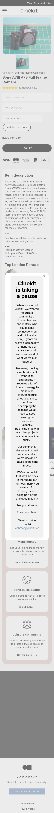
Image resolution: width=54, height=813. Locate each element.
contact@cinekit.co (27, 528)
